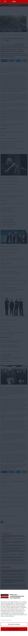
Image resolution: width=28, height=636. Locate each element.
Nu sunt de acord (14, 624)
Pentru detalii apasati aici (6, 620)
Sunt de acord (14, 629)
